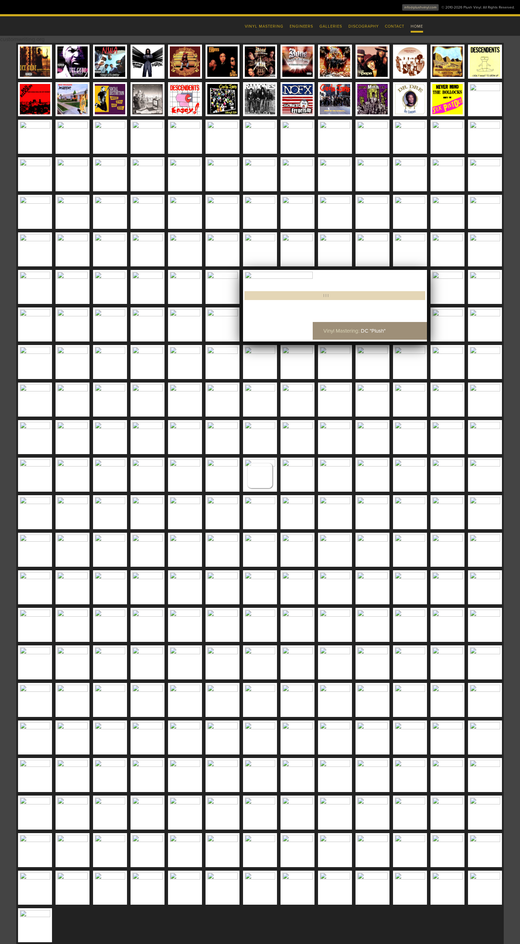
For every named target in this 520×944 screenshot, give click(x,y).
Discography (363, 26)
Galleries (330, 26)
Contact (394, 26)
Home (417, 26)
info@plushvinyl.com (420, 7)
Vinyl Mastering (264, 26)
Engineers (301, 26)
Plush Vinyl (111, 24)
